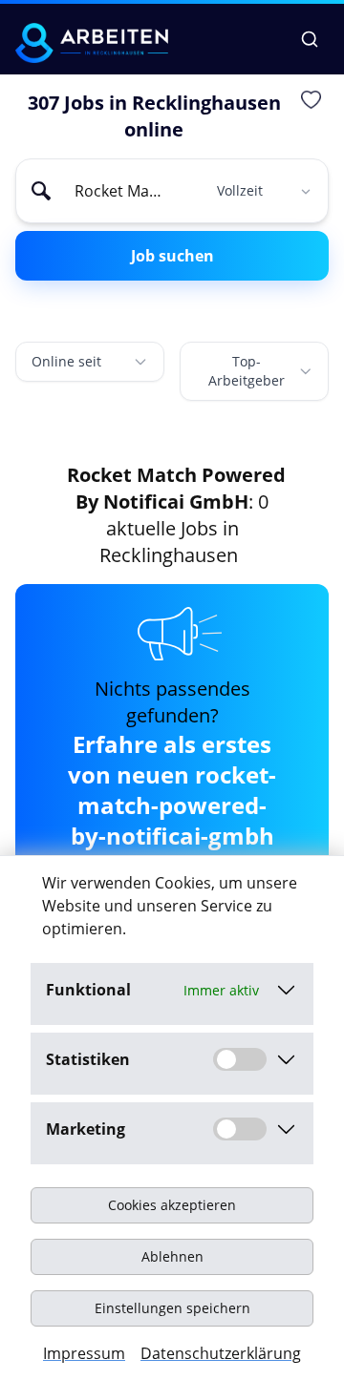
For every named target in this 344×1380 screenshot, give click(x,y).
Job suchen (172, 255)
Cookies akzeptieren (172, 1205)
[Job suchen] (309, 39)
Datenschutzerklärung (220, 1353)
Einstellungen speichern (172, 1308)
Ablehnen (172, 1256)
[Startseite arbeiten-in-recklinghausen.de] (91, 43)
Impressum (84, 1353)
